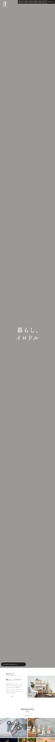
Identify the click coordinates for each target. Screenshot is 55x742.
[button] (21, 2)
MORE (12, 696)
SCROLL (27, 663)
